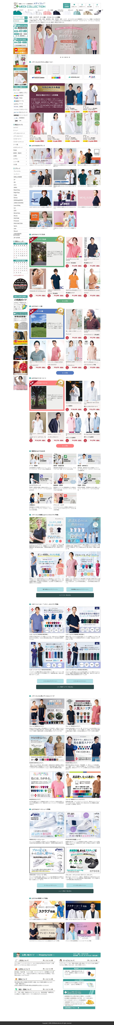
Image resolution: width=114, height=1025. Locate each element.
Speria (15, 226)
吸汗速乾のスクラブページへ (50, 589)
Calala (15, 195)
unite (14, 228)
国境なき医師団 (17, 177)
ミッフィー (16, 174)
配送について (43, 1017)
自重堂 (21, 106)
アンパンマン (17, 171)
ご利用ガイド (33, 1017)
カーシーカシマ (23, 115)
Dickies (15, 197)
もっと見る (65, 301)
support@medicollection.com (54, 1019)
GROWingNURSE (18, 200)
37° (14, 179)
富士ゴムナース (23, 112)
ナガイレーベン (23, 109)
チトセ (21, 103)
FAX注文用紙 (39, 1019)
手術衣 (15, 150)
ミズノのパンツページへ (79, 681)
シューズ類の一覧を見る (65, 891)
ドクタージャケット (18, 141)
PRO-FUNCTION (17, 223)
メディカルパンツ (18, 136)
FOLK (20, 98)
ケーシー (15, 130)
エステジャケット (18, 147)
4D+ (14, 182)
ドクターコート (17, 139)
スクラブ (15, 127)
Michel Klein (16, 213)
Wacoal (15, 231)
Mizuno (15, 215)
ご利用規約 (25, 1017)
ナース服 (15, 144)
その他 (15, 164)
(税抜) (78, 111)
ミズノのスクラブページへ (50, 681)
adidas (15, 187)
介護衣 (15, 156)
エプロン (15, 158)
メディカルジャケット (19, 133)
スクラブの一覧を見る (65, 595)
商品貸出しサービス (79, 968)
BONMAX (21, 118)
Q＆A (88, 1017)
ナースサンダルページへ (79, 885)
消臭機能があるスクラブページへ (79, 589)
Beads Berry (16, 190)
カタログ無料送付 (79, 980)
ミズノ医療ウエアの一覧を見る (65, 687)
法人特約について (19, 1019)
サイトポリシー (80, 1017)
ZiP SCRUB (16, 237)
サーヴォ (21, 101)
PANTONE (16, 218)
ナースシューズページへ (50, 885)
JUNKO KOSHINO (18, 203)
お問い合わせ (53, 1017)
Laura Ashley (16, 205)
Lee (20, 120)
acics (14, 184)
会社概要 (17, 1017)
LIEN (14, 210)
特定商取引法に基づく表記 (66, 1017)
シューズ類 (16, 161)
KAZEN (21, 95)
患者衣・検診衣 (17, 153)
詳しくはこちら (47, 960)
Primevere (16, 221)
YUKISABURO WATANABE (17, 234)
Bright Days (16, 192)
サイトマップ (30, 1019)
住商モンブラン (23, 92)
